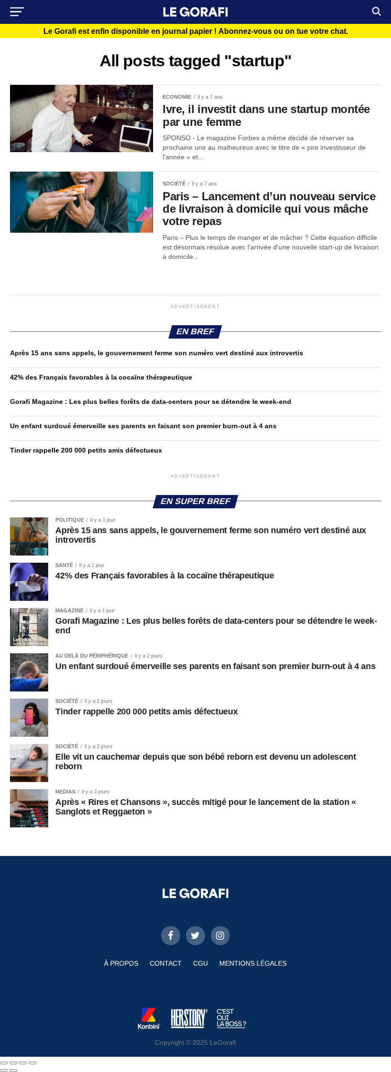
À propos (121, 963)
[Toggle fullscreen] (23, 1063)
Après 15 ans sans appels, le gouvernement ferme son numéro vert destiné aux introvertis (156, 353)
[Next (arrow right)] (13, 1070)
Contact (166, 963)
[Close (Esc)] (4, 1063)
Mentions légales (253, 963)
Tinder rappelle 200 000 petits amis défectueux (86, 450)
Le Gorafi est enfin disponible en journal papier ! (195, 31)
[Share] (13, 1063)
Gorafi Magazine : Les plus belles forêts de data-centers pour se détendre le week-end (150, 401)
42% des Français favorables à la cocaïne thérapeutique (101, 377)
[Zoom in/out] (32, 1063)
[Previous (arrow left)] (4, 1070)
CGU (200, 963)
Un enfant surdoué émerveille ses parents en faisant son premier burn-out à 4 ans (144, 426)
